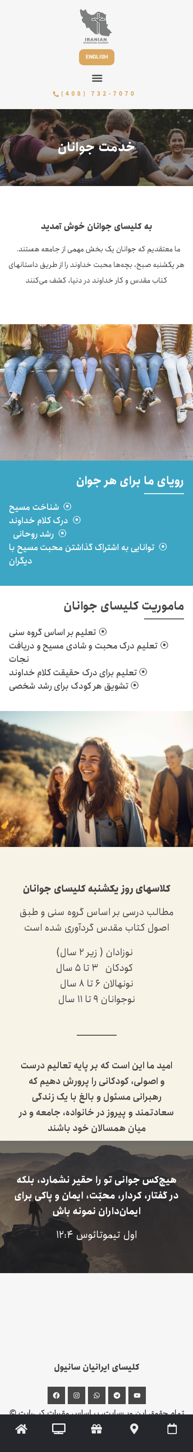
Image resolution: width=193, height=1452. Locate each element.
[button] (97, 78)
